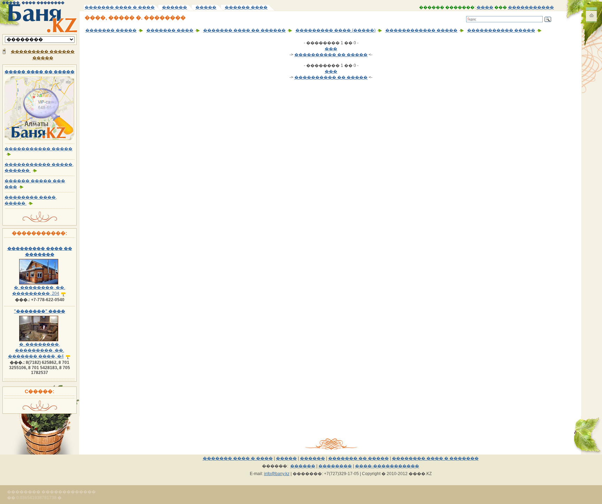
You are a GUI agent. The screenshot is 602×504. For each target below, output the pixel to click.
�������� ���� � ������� (435, 458)
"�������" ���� (39, 311)
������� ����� (111, 30)
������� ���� (169, 30)
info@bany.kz (277, 473)
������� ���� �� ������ (244, 30)
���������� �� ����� (331, 54)
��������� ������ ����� (43, 54)
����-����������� (387, 466)
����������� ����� (501, 30)
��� (331, 48)
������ (174, 7)
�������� (335, 466)
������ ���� (246, 7)
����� (205, 7)
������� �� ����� (358, 458)
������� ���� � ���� (120, 7)
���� (485, 7)
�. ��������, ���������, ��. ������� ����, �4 (36, 350)
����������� (531, 7)
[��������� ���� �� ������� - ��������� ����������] (39, 283)
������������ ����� (421, 30)
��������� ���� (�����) (335, 30)
